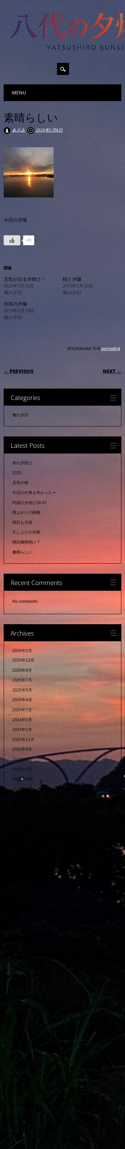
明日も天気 (22, 522)
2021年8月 (22, 809)
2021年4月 (22, 838)
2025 (17, 473)
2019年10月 (23, 987)
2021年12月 (23, 789)
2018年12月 (23, 1086)
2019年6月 (22, 1026)
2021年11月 (23, 799)
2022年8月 (22, 759)
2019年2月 (22, 1066)
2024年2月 (22, 720)
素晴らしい (22, 552)
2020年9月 (22, 878)
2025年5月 (22, 690)
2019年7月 (22, 1016)
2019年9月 (22, 997)
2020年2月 (22, 947)
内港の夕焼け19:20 (29, 502)
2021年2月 (22, 848)
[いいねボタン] (12, 240)
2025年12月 (23, 660)
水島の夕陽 (15, 304)
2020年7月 (22, 898)
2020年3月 (22, 937)
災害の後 (20, 482)
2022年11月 (23, 739)
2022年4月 (22, 779)
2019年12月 (23, 967)
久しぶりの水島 (26, 532)
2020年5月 (22, 918)
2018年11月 (23, 1096)
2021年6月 (22, 819)
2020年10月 (23, 868)
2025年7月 (22, 680)
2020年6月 (22, 908)
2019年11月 (23, 977)
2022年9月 (22, 749)
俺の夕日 (20, 415)
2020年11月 (23, 858)
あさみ (18, 130)
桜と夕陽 (72, 279)
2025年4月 (22, 699)
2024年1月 (22, 729)
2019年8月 (22, 1007)
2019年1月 (22, 1076)
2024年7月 (22, 710)
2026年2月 (22, 650)
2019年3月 (22, 1056)
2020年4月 (22, 927)
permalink (110, 348)
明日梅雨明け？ (26, 542)
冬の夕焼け (22, 463)
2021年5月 (22, 828)
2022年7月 (22, 769)
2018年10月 (23, 1106)
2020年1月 (22, 957)
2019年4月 (22, 1046)
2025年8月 (22, 670)
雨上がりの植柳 (26, 512)
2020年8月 (22, 888)
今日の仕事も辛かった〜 (34, 492)
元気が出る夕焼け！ (25, 279)
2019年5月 (22, 1037)
